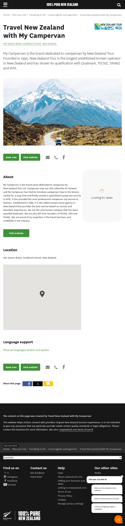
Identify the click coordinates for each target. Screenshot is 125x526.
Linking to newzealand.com (72, 487)
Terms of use (64, 491)
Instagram (12, 476)
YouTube (11, 484)
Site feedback (37, 473)
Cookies (62, 499)
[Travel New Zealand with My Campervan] (108, 26)
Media (98, 473)
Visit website (30, 157)
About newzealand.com (70, 476)
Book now (11, 157)
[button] (5, 5)
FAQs (60, 473)
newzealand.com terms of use (76, 429)
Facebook (12, 480)
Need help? (36, 476)
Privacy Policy (65, 495)
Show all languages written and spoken (26, 350)
